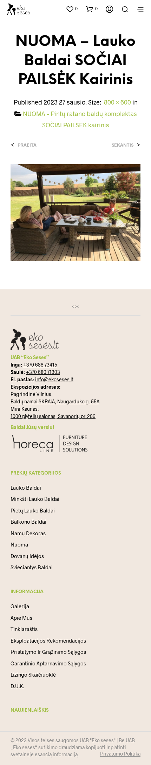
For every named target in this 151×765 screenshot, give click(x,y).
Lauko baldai (26, 487)
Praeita (27, 145)
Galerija (20, 606)
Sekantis (122, 145)
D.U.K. (17, 686)
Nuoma (19, 544)
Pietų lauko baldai (33, 510)
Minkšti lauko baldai (35, 499)
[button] (72, 8)
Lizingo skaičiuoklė (33, 674)
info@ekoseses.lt (54, 379)
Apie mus (21, 618)
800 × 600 (117, 102)
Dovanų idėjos (27, 556)
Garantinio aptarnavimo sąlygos (48, 663)
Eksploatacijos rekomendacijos (48, 640)
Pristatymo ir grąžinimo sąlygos (48, 652)
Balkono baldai (28, 521)
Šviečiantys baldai (32, 567)
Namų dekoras (28, 533)
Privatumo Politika (120, 754)
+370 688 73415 (40, 365)
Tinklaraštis (24, 629)
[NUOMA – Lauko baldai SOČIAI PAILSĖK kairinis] (75, 212)
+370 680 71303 (43, 372)
